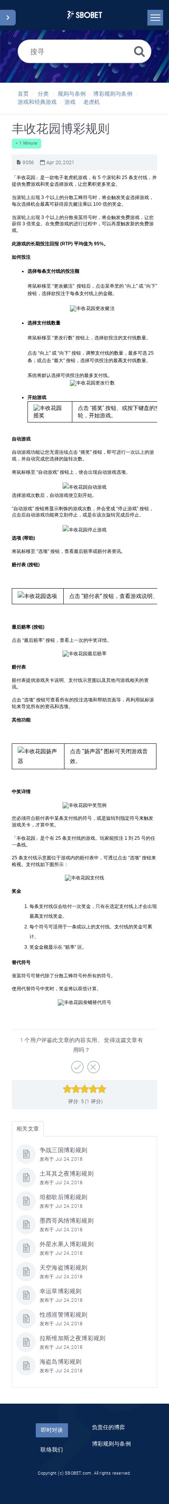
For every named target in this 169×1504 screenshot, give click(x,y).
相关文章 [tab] (28, 1128)
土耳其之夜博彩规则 (67, 1173)
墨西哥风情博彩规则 (67, 1220)
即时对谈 (52, 1430)
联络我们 (51, 1449)
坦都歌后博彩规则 (64, 1197)
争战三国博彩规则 (64, 1150)
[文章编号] (18, 162)
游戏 (69, 102)
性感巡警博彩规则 (64, 1314)
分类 (43, 94)
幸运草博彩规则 (60, 1291)
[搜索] (139, 51)
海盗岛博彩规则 (60, 1361)
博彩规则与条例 (112, 94)
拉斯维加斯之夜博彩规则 (72, 1338)
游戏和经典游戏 (37, 102)
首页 (23, 94)
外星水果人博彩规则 (67, 1244)
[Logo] (84, 15)
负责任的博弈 (108, 1427)
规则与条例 (72, 94)
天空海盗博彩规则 (64, 1267)
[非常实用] (76, 1064)
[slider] (85, 1089)
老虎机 (91, 102)
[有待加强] (92, 1064)
